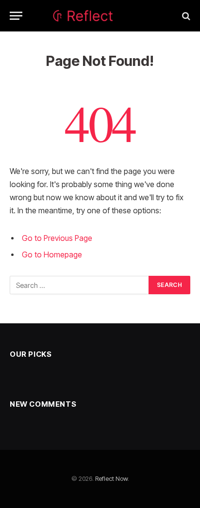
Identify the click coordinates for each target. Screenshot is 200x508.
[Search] (185, 16)
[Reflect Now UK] (100, 16)
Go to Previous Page (57, 238)
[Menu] (16, 16)
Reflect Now (111, 478)
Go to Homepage (52, 254)
